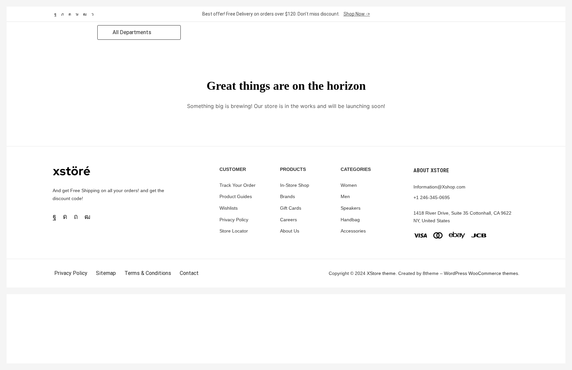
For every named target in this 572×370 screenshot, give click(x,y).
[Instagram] (70, 14)
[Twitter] (62, 14)
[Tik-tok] (77, 14)
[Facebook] (55, 14)
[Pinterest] (76, 216)
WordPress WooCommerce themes (481, 273)
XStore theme (381, 273)
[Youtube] (85, 14)
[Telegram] (92, 14)
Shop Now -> (357, 14)
